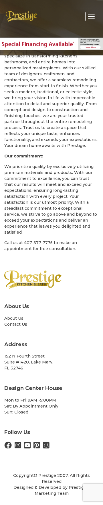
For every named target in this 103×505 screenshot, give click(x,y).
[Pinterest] (36, 446)
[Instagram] (18, 446)
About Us (13, 318)
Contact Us (15, 324)
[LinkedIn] (46, 446)
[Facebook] (8, 446)
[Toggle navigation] (91, 16)
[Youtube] (27, 446)
